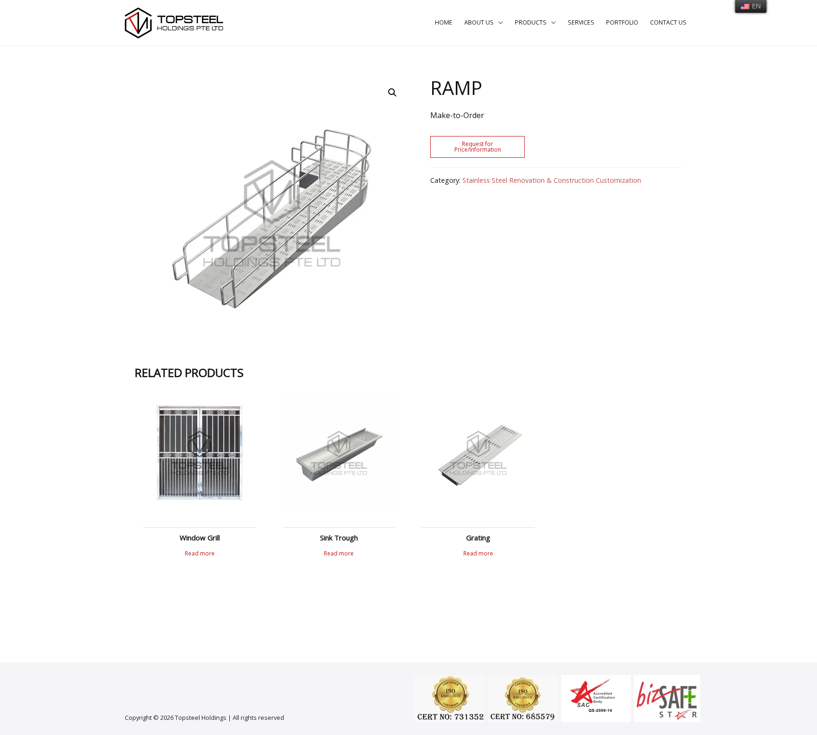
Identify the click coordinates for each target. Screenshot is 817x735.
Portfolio (622, 22)
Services (581, 22)
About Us (479, 22)
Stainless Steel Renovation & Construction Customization (551, 180)
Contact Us (668, 22)
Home (443, 22)
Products (531, 22)
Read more (200, 553)
